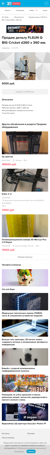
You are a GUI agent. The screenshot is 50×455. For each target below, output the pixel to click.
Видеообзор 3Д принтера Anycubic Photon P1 (24, 423)
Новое (33, 10)
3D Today (5, 17)
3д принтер (7, 156)
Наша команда (8, 438)
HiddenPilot (5, 48)
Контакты (6, 433)
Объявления (19, 17)
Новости (7, 10)
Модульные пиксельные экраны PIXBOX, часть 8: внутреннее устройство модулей (22, 314)
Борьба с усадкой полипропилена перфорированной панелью (18, 369)
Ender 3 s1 (7, 194)
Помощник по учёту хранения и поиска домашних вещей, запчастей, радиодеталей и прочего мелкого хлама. (24, 397)
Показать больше (25, 257)
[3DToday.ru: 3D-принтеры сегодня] (14, 4)
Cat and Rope (8, 289)
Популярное (20, 10)
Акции (45, 10)
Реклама (11, 30)
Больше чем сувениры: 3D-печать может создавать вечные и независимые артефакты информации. (25, 342)
